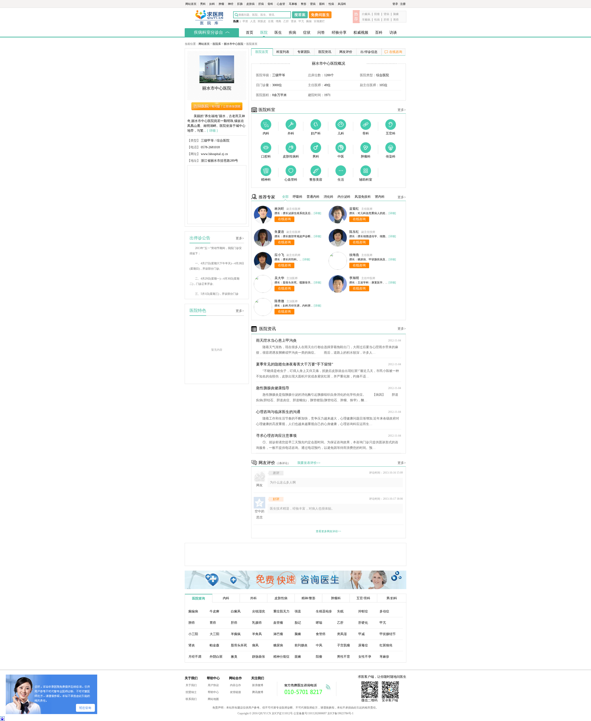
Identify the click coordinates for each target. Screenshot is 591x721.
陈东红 (354, 232)
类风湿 (342, 634)
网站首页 (191, 4)
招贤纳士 (191, 692)
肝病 (261, 4)
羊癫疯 (366, 19)
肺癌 (191, 622)
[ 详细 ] (212, 130)
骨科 (271, 4)
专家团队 (303, 52)
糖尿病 (278, 645)
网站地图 (213, 699)
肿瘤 (222, 4)
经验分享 (339, 32)
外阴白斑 (216, 656)
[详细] (317, 213)
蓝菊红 (354, 208)
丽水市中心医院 (233, 44)
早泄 (245, 21)
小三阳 (193, 634)
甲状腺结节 (388, 634)
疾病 (292, 32)
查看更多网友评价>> (328, 531)
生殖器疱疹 (324, 611)
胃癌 (396, 19)
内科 (226, 598)
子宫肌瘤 (343, 645)
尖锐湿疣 (258, 611)
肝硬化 (363, 622)
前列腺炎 (301, 645)
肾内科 (380, 196)
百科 (379, 32)
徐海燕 (354, 255)
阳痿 (377, 14)
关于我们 (191, 685)
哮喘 (319, 622)
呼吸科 (297, 196)
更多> (240, 238)
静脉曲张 (258, 656)
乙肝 (286, 21)
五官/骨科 (363, 598)
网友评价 (345, 52)
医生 (278, 32)
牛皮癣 (214, 611)
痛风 (255, 645)
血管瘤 (278, 622)
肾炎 (293, 21)
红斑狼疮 (386, 645)
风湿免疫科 (363, 196)
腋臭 (234, 656)
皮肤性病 (280, 598)
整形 (304, 4)
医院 (264, 32)
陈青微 (279, 301)
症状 (307, 32)
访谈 (393, 32)
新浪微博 (257, 685)
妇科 (212, 4)
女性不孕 (364, 656)
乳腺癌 (257, 622)
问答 (321, 32)
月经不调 (194, 656)
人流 (253, 21)
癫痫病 (193, 611)
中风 (319, 645)
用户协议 (213, 685)
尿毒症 (363, 645)
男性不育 (343, 656)
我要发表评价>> (308, 463)
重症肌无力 (281, 611)
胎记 (298, 622)
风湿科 (342, 4)
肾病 (313, 4)
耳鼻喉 (293, 4)
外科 (253, 598)
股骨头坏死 (239, 645)
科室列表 (282, 52)
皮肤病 (250, 4)
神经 (231, 4)
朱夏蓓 (279, 232)
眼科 (322, 4)
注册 (403, 4)
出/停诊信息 (368, 52)
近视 (271, 21)
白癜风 (366, 14)
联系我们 (191, 699)
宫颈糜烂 (319, 21)
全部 (285, 196)
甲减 (361, 634)
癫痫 (309, 21)
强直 (298, 611)
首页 (249, 32)
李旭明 (354, 278)
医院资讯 (324, 52)
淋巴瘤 (278, 634)
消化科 (328, 196)
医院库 (217, 44)
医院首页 (261, 52)
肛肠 (240, 4)
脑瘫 (396, 14)
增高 (278, 21)
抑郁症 (363, 611)
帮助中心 (213, 692)
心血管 (281, 4)
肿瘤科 (336, 598)
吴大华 (279, 278)
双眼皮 (262, 21)
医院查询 (198, 598)
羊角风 (257, 634)
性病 (332, 4)
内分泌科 (344, 196)
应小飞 (279, 255)
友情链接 (235, 692)
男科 (203, 4)
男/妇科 (391, 598)
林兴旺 (279, 208)
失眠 (340, 611)
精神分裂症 (281, 656)
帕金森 (214, 645)
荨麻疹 (384, 656)
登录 (395, 4)
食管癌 (321, 634)
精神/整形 (308, 598)
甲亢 (301, 21)
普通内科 (313, 196)
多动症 (384, 611)
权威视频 (360, 32)
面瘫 (298, 656)
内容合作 (235, 685)
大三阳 (214, 634)
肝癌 (386, 19)
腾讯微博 (257, 692)
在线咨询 (395, 52)
